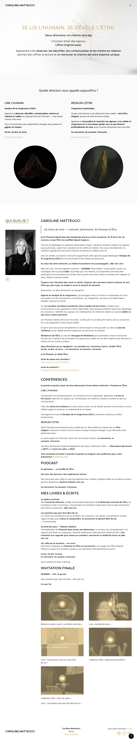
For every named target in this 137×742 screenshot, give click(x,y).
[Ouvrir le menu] (130, 5)
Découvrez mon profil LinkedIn (55, 362)
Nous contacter (71, 734)
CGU (130, 728)
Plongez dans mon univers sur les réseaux (60, 370)
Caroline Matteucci (20, 5)
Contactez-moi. (61, 457)
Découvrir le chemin (14, 137)
